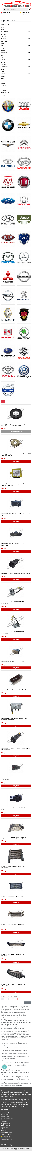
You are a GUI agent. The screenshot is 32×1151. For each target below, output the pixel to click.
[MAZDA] (8, 257)
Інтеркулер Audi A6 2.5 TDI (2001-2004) (12, 896)
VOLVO (3, 95)
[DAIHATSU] (24, 163)
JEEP (2, 55)
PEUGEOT (3, 74)
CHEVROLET (4, 32)
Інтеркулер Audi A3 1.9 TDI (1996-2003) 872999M (14, 838)
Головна (2, 17)
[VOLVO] (8, 390)
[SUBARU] (8, 352)
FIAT (2, 46)
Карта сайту (4, 1121)
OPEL (2, 71)
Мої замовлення (5, 1129)
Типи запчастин (5, 1114)
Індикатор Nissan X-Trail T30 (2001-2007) (12, 662)
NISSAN (3, 69)
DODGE (3, 43)
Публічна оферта (5, 1123)
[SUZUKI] (24, 352)
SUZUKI (3, 88)
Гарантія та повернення (7, 1118)
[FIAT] (24, 182)
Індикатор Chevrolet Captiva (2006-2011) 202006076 (15, 573)
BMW (2, 29)
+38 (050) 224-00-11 (7, 12)
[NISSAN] (24, 276)
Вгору (27, 1003)
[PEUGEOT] (24, 295)
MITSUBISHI (4, 67)
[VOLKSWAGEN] (24, 371)
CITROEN (3, 36)
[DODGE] (8, 182)
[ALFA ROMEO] (8, 106)
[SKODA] (24, 333)
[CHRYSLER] (8, 144)
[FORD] (8, 201)
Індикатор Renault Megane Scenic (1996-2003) (14, 690)
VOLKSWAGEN (5, 93)
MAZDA (3, 62)
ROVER (3, 78)
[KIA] (8, 239)
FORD (2, 48)
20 (2, 402)
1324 (13, 999)
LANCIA (3, 60)
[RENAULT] (8, 314)
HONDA (3, 50)
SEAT (2, 81)
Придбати (16, 462)
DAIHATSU (4, 41)
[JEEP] (24, 220)
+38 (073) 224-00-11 (26, 12)
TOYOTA (3, 90)
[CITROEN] (24, 144)
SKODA (3, 83)
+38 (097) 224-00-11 (7, 14)
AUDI (2, 27)
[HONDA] (24, 201)
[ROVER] (24, 314)
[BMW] (8, 125)
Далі (18, 999)
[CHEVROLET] (24, 125)
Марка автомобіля (5, 1113)
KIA (2, 57)
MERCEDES (4, 64)
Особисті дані (4, 1127)
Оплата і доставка (5, 1116)
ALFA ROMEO (5, 25)
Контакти (3, 1120)
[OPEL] (8, 295)
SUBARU (3, 85)
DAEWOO (3, 39)
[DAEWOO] (8, 163)
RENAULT (3, 76)
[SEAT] (8, 333)
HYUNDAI (4, 53)
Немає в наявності (16, 432)
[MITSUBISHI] (8, 276)
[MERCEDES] (24, 257)
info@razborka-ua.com (6, 1132)
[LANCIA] (24, 239)
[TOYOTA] (8, 371)
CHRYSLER (4, 34)
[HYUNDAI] (8, 220)
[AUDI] (24, 106)
